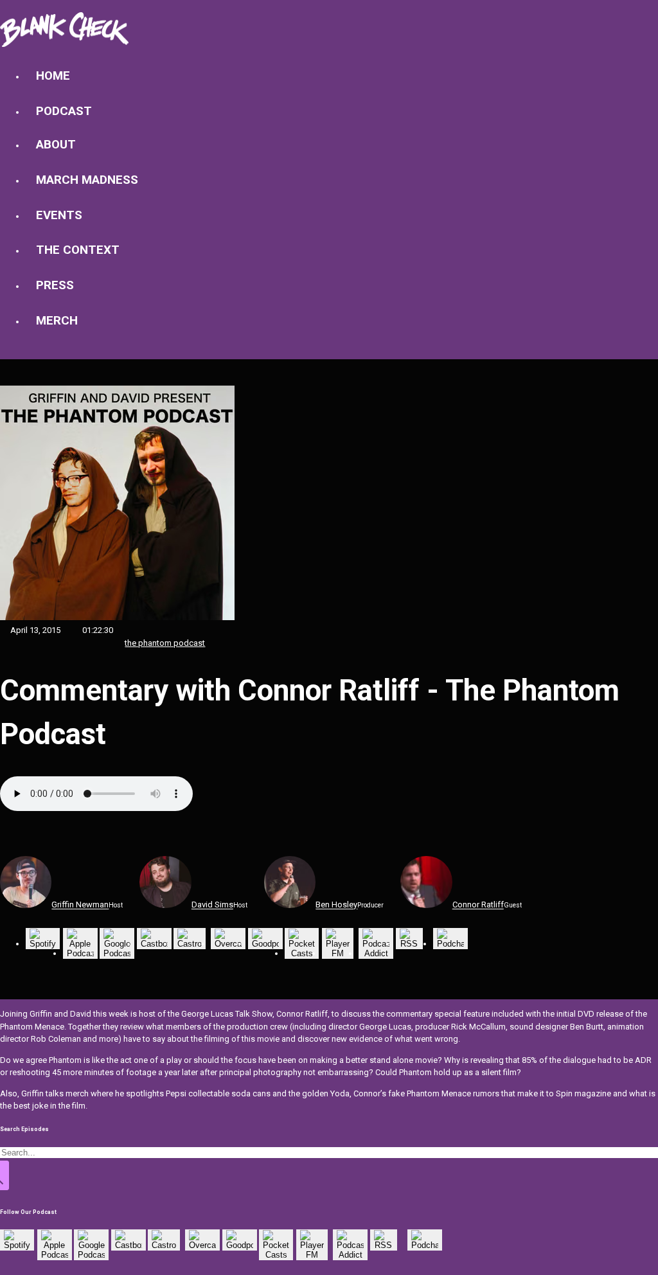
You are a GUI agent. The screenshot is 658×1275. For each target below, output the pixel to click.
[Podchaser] (450, 944)
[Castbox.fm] (154, 944)
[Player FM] (337, 953)
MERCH (57, 321)
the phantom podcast (165, 643)
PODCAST (64, 111)
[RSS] (409, 944)
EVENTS (59, 215)
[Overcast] (228, 944)
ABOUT (56, 145)
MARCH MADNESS (87, 180)
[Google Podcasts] (117, 953)
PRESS (55, 285)
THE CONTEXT (78, 250)
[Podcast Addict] (376, 953)
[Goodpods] (265, 944)
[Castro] (189, 944)
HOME (53, 76)
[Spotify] (43, 944)
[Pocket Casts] (302, 953)
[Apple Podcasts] (80, 953)
